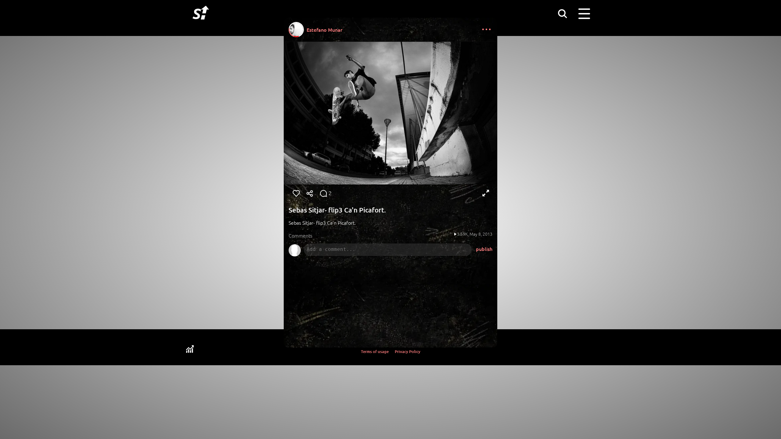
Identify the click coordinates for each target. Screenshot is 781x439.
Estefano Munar (324, 29)
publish (484, 248)
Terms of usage (375, 351)
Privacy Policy (407, 351)
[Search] (562, 13)
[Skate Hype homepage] (201, 23)
